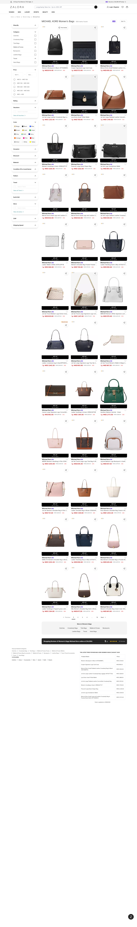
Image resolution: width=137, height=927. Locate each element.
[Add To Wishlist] (67, 66)
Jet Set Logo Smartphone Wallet (89, 692)
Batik (44, 659)
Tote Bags (84, 628)
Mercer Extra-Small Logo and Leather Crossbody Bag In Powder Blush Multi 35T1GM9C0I (95, 697)
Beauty (45, 12)
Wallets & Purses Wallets (58, 651)
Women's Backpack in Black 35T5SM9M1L (92, 660)
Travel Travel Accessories (68, 653)
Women (11, 12)
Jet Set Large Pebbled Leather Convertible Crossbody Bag (96, 681)
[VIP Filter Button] (114, 21)
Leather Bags (76, 631)
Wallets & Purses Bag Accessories (22, 653)
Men (19, 12)
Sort (122, 21)
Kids (53, 12)
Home (12, 17)
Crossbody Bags (73, 628)
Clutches (62, 628)
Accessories (27, 659)
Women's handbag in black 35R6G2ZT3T (92, 685)
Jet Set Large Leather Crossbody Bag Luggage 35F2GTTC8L (97, 673)
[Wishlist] (122, 7)
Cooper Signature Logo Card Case (90, 664)
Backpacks (106, 628)
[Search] (95, 7)
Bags (34, 659)
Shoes (20, 659)
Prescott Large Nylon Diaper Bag (89, 689)
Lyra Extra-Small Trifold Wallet (89, 677)
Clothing (14, 659)
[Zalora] (17, 7)
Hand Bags (93, 631)
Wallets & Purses (95, 628)
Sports (36, 12)
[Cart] (127, 7)
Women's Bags (26, 17)
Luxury (27, 12)
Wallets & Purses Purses (43, 651)
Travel (85, 631)
